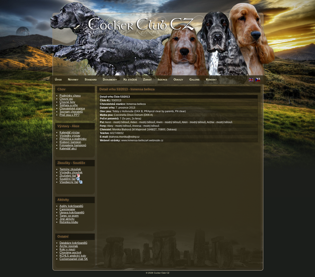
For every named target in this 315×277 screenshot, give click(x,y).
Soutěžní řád (67, 178)
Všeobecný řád (69, 182)
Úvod (58, 79)
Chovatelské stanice (72, 108)
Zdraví (147, 79)
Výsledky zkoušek (71, 172)
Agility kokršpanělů (71, 206)
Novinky (73, 79)
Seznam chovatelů (71, 111)
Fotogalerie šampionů (73, 145)
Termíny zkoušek (70, 169)
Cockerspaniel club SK (74, 259)
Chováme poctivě (70, 252)
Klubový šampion (70, 142)
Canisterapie (67, 209)
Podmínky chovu (70, 95)
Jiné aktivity (67, 218)
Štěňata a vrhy (69, 105)
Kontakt (211, 79)
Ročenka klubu (69, 222)
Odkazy (178, 79)
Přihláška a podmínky (73, 138)
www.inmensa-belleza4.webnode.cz (142, 140)
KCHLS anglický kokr (73, 255)
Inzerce (162, 79)
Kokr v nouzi (67, 249)
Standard (91, 79)
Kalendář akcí (68, 148)
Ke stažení (130, 79)
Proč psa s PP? (69, 114)
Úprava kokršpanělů (72, 212)
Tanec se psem (69, 215)
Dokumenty (110, 79)
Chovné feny (67, 102)
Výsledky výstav (70, 135)
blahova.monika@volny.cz (124, 136)
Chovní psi (66, 98)
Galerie (194, 79)
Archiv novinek (69, 246)
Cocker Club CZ (161, 273)
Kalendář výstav (70, 132)
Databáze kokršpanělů (73, 242)
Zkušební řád (68, 175)
